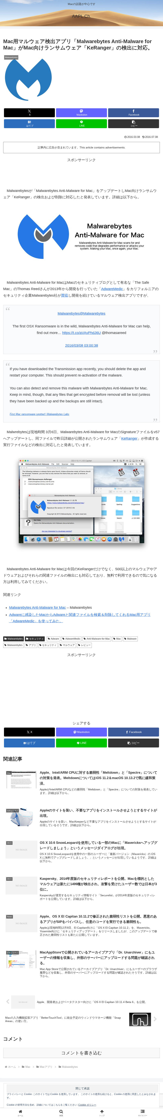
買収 (64, 295)
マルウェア (69, 645)
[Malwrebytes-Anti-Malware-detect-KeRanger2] (81, 504)
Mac (118, 638)
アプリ (32, 645)
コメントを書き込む (81, 1052)
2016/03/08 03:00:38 (81, 345)
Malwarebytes (15, 638)
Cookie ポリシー (87, 1104)
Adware (55, 638)
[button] (133, 123)
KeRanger (129, 438)
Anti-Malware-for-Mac (98, 638)
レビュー (86, 645)
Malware (132, 638)
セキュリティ (36, 638)
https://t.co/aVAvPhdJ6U (81, 333)
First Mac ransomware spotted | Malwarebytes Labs (39, 414)
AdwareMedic (112, 289)
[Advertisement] (81, 172)
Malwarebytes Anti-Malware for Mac (37, 608)
